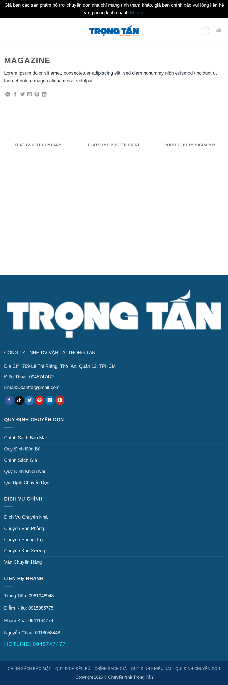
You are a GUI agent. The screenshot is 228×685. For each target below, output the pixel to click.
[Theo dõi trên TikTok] (19, 400)
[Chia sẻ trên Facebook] (15, 94)
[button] (204, 30)
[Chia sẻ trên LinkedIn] (44, 94)
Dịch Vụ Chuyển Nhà (26, 517)
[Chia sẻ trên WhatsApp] (7, 94)
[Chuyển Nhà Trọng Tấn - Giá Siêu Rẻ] (114, 30)
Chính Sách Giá (20, 460)
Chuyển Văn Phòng (24, 528)
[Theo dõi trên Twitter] (29, 400)
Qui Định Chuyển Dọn (26, 482)
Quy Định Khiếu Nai (24, 471)
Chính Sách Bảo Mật (25, 437)
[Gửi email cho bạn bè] (29, 94)
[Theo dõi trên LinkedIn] (49, 400)
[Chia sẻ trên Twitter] (22, 94)
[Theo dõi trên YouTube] (60, 400)
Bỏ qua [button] (137, 12)
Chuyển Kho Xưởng (24, 550)
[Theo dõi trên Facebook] (9, 400)
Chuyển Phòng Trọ (23, 539)
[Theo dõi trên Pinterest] (39, 400)
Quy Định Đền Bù (22, 449)
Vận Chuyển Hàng (23, 562)
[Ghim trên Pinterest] (36, 94)
